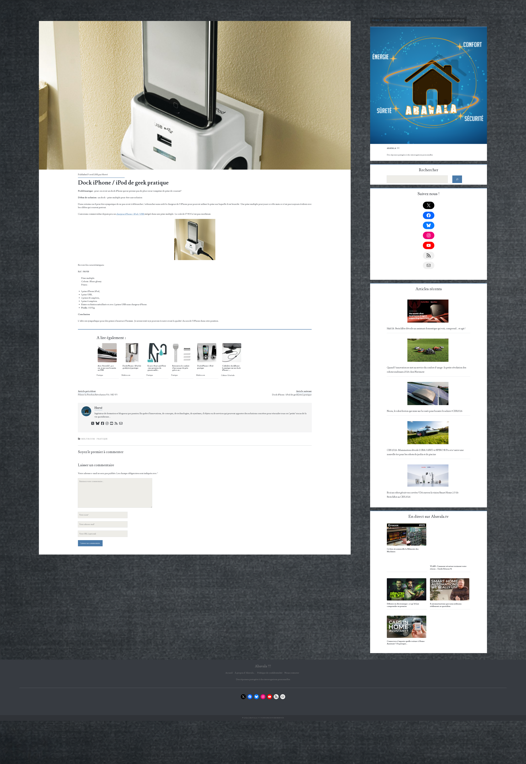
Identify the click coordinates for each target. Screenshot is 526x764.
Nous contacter (292, 672)
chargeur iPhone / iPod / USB (130, 214)
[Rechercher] (457, 179)
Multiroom (88, 439)
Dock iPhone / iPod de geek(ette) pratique (292, 394)
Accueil (229, 672)
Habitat (389, 20)
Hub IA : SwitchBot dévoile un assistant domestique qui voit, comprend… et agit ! (426, 328)
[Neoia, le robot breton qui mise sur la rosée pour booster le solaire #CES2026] (428, 394)
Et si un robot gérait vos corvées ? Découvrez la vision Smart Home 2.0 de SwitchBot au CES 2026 (422, 494)
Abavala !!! (263, 666)
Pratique (405, 20)
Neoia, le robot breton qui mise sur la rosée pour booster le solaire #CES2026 (424, 411)
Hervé (105, 174)
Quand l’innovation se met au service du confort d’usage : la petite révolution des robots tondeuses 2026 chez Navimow (426, 369)
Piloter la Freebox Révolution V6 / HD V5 (97, 394)
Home (376, 20)
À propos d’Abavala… (245, 672)
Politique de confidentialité (269, 672)
